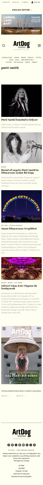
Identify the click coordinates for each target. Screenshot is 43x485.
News (10, 283)
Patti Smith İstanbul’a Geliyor (19, 120)
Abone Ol (15, 2)
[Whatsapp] (27, 445)
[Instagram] (8, 445)
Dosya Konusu (16, 225)
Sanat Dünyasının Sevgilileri (19, 229)
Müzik (3, 167)
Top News (18, 283)
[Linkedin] (19, 445)
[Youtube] (23, 445)
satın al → (5, 396)
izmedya (26, 461)
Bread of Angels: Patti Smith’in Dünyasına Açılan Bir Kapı (20, 171)
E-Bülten (25, 2)
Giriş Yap (37, 2)
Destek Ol (6, 2)
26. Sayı (4, 225)
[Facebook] (12, 445)
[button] (3, 45)
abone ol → (21, 396)
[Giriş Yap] (32, 2)
